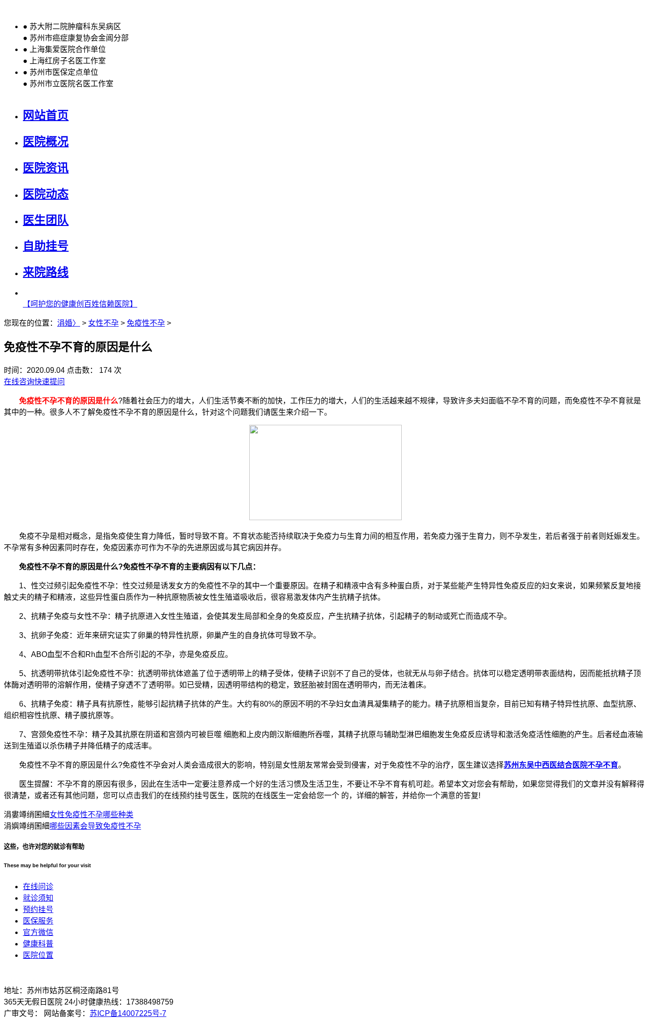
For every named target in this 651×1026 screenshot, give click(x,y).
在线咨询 (19, 382)
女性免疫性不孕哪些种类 (91, 815)
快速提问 (49, 382)
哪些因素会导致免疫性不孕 (95, 826)
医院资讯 (46, 167)
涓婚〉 (68, 323)
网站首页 (46, 115)
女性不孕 (103, 323)
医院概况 (46, 141)
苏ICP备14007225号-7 (128, 1013)
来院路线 (46, 272)
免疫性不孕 (146, 323)
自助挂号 (46, 245)
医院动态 (46, 193)
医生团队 (46, 220)
